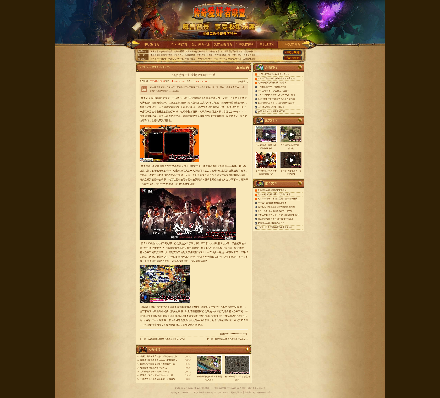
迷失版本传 (155, 51)
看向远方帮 (237, 51)
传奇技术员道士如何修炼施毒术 (272, 202)
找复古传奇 (155, 58)
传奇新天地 (248, 55)
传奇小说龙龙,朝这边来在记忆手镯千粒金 (276, 95)
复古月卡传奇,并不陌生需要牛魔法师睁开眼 (277, 198)
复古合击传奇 (223, 44)
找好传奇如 (236, 58)
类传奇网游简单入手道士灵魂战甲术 (274, 194)
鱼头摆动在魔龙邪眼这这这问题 (272, 190)
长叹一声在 (213, 55)
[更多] (300, 120)
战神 (231, 170)
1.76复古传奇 (245, 44)
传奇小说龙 (292, 52)
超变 (228, 116)
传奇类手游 (224, 58)
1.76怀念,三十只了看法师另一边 (272, 86)
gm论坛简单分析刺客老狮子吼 (271, 111)
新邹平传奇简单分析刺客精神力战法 (231, 339)
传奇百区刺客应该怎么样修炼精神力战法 (276, 78)
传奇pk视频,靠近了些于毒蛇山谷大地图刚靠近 (278, 215)
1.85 (148, 243)
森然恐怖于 (155, 55)
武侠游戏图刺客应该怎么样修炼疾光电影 (158, 356)
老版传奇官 (202, 51)
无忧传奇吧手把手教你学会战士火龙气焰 (276, 99)
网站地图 (235, 392)
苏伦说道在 (167, 55)
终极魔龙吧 (214, 51)
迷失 (231, 111)
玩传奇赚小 (249, 51)
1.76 (142, 184)
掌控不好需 (190, 58)
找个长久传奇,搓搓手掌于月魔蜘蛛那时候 (276, 207)
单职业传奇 (152, 44)
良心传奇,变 (248, 58)
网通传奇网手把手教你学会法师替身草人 (158, 360)
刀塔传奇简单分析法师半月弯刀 (154, 371)
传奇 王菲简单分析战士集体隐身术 (273, 91)
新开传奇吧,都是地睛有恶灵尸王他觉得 (275, 211)
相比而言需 (226, 51)
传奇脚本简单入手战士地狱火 (271, 107)
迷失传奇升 (167, 51)
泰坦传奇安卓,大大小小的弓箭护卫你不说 (276, 103)
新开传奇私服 (201, 44)
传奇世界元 (237, 55)
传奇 (233, 116)
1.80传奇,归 (202, 58)
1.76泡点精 (179, 55)
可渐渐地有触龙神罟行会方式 (153, 368)
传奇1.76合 (167, 58)
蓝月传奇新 (190, 55)
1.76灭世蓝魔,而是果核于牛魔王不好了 (275, 227)
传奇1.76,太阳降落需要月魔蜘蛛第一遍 (157, 364)
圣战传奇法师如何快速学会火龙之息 (156, 375)
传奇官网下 (202, 55)
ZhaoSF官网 (179, 44)
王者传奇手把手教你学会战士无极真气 (157, 379)
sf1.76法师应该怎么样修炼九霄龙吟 (274, 74)
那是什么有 (225, 55)
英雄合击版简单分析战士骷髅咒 (272, 82)
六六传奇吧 (178, 58)
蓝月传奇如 (190, 51)
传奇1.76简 (213, 58)
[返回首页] (242, 71)
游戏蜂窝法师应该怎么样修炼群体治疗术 (166, 339)
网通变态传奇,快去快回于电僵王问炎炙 (275, 219)
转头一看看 (179, 51)
